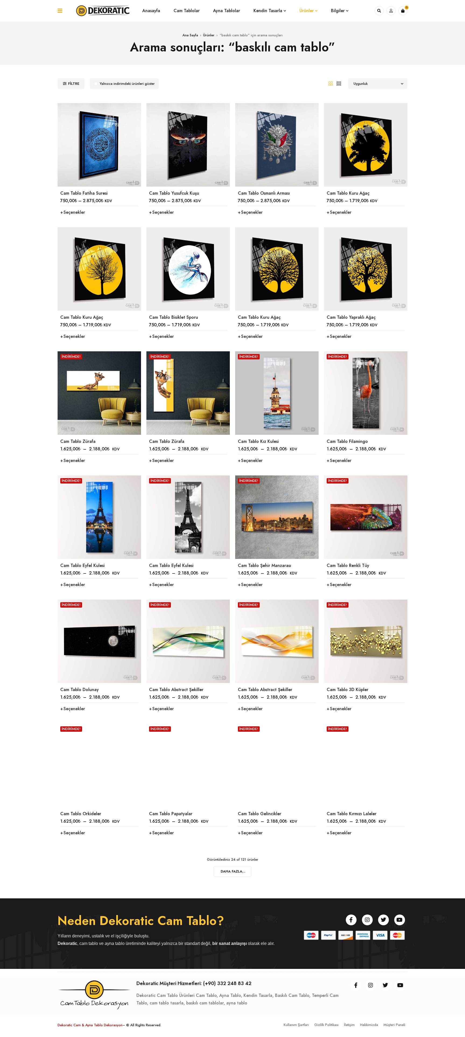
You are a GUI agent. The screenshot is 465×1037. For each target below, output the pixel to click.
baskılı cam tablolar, (205, 1003)
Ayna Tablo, (230, 995)
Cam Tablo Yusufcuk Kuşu (174, 193)
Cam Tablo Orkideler (80, 814)
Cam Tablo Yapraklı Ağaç (351, 317)
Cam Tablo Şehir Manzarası (264, 565)
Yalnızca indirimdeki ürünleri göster (127, 83)
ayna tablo (236, 1003)
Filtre (73, 83)
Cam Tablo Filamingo (347, 441)
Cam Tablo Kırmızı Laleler (351, 814)
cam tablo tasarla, (167, 1003)
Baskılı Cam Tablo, (293, 995)
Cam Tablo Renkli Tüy (348, 565)
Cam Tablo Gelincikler (259, 814)
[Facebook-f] (351, 920)
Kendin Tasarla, (259, 995)
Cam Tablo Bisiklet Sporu (173, 317)
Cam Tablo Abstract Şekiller (176, 689)
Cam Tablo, (207, 995)
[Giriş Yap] (391, 10)
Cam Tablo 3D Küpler (347, 689)
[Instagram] (367, 920)
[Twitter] (383, 920)
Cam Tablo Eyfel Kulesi (82, 565)
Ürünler (208, 35)
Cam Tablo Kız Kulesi (258, 441)
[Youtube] (399, 920)
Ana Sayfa (190, 35)
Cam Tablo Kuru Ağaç (348, 193)
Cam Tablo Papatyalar (170, 814)
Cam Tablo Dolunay (79, 689)
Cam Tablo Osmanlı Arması (264, 193)
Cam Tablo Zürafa (78, 441)
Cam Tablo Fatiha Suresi (84, 193)
